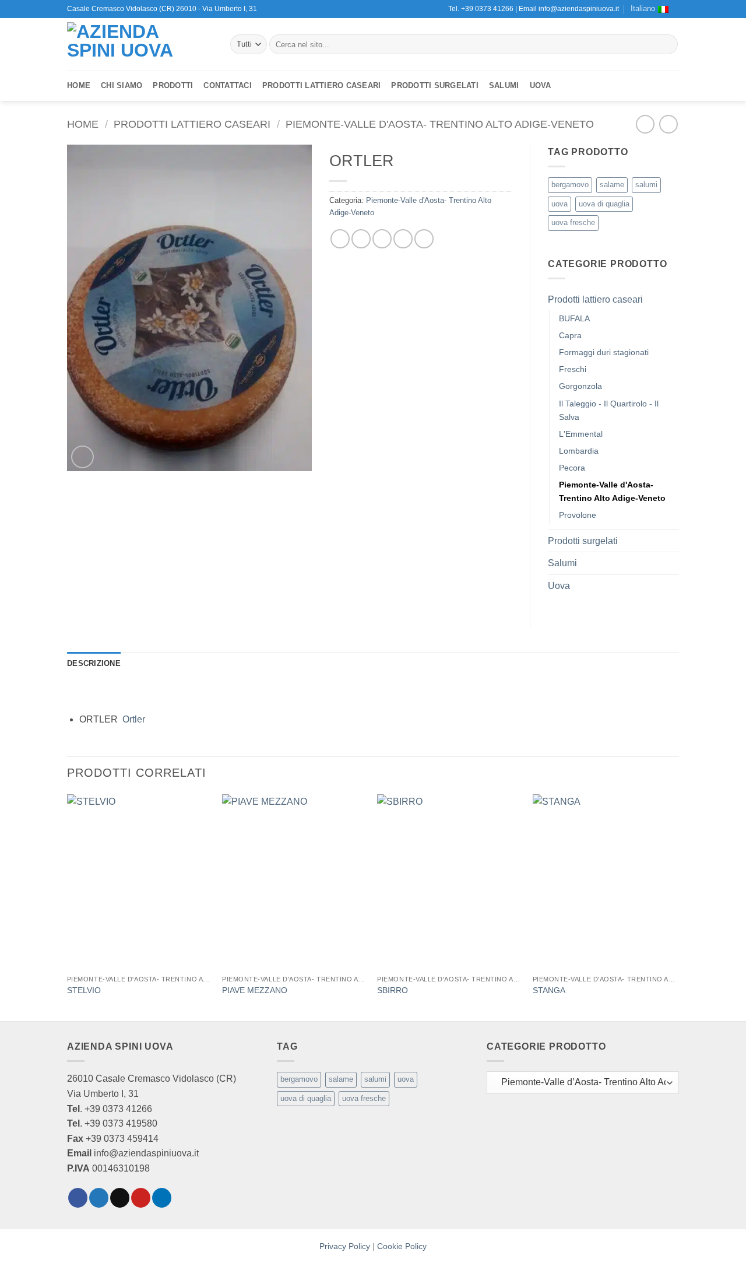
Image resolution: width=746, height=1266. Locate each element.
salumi (646, 184)
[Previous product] (668, 124)
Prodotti (173, 85)
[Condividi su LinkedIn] (424, 238)
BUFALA (574, 318)
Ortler (133, 719)
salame (612, 184)
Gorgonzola (580, 386)
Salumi (504, 85)
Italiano (643, 8)
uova (559, 203)
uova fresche (573, 222)
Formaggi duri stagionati (604, 352)
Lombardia (579, 450)
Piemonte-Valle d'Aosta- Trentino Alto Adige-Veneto (440, 124)
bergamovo (570, 184)
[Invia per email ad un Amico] (382, 238)
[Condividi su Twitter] (361, 238)
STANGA (549, 990)
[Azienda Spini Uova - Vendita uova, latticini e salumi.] (140, 44)
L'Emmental (581, 434)
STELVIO (84, 990)
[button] (82, 457)
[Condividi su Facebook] (340, 238)
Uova (540, 85)
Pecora (572, 467)
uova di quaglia (604, 203)
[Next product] (645, 124)
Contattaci (227, 85)
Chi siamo (121, 85)
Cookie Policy (402, 1246)
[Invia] (667, 44)
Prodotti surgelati (434, 85)
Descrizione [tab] (94, 663)
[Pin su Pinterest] (403, 238)
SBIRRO (392, 990)
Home (78, 85)
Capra (570, 335)
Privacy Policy (344, 1246)
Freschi (572, 369)
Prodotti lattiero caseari (321, 85)
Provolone (577, 515)
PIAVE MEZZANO (254, 990)
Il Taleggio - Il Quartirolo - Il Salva (609, 410)
